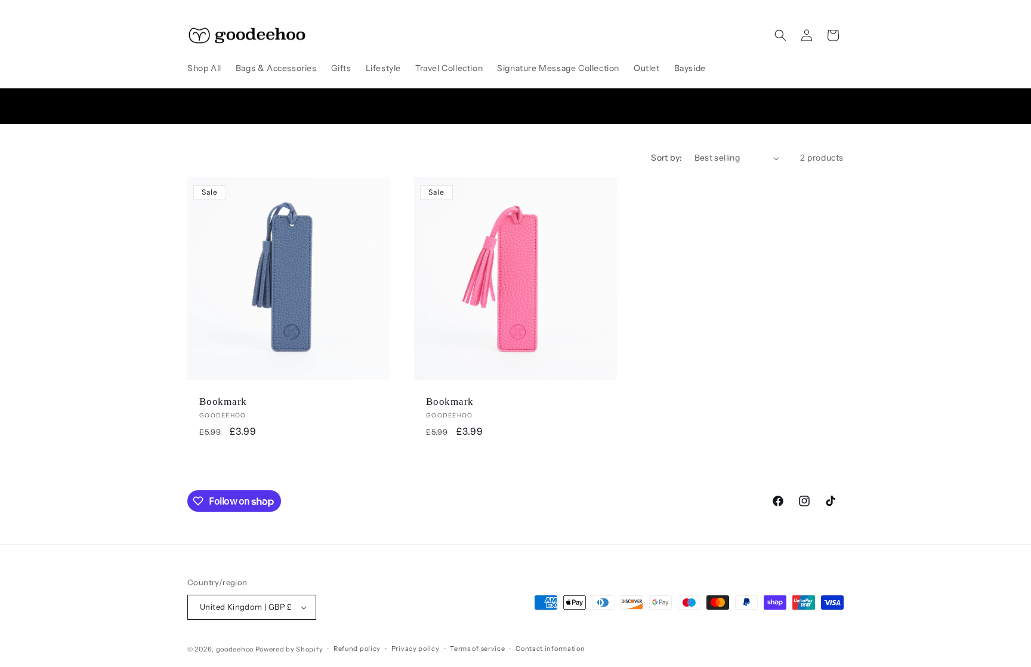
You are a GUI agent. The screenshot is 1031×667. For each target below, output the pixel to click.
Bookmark (223, 401)
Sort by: (666, 157)
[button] (780, 35)
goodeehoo (235, 649)
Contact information (550, 648)
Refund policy (357, 648)
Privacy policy (415, 648)
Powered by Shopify (289, 649)
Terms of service (477, 648)
